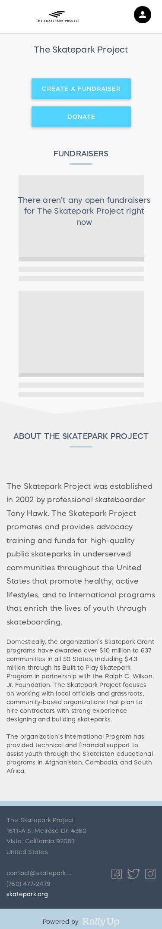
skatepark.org (27, 894)
